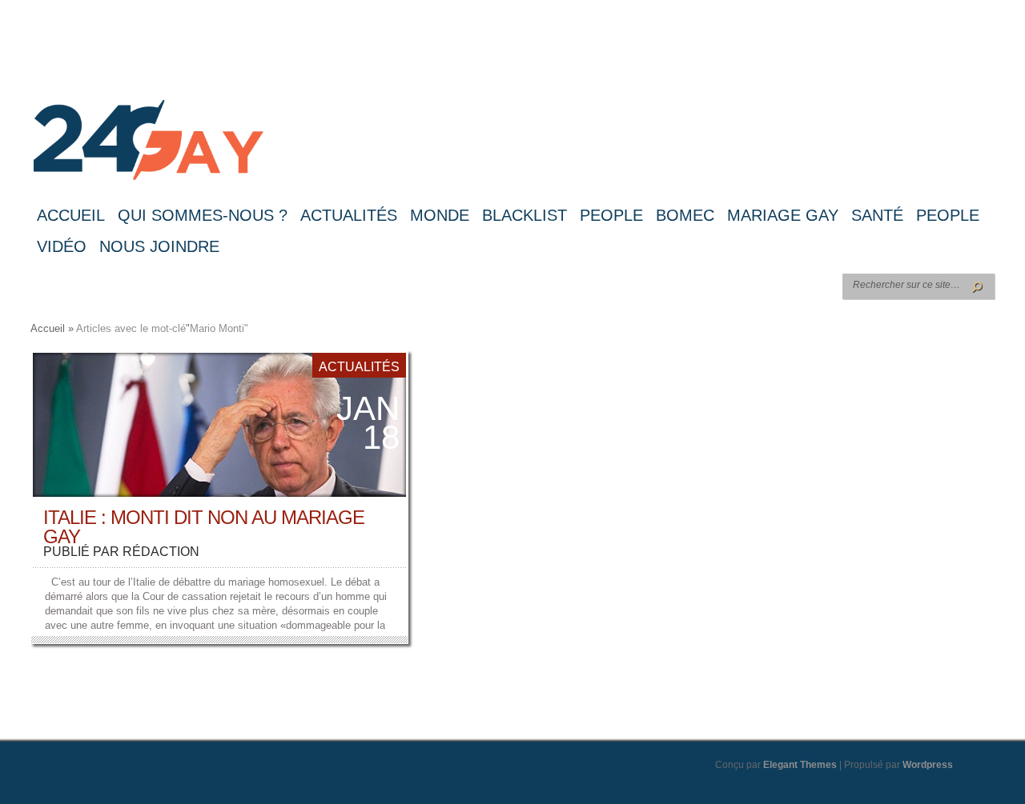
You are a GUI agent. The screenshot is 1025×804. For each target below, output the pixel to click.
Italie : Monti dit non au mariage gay (203, 526)
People (611, 215)
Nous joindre (159, 246)
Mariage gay (782, 215)
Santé (877, 215)
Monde (439, 215)
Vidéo (61, 246)
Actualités (348, 215)
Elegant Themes (800, 764)
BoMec (685, 215)
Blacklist (524, 215)
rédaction (161, 551)
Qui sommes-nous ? (202, 215)
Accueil (71, 215)
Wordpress (927, 764)
